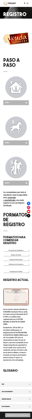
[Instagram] (28, 207)
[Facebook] (28, 203)
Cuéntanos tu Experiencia (18, 415)
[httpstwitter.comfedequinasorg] (28, 215)
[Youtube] (28, 211)
